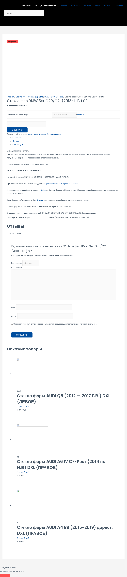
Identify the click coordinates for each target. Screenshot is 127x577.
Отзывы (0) (18, 144)
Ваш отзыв (16, 267)
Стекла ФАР (21, 96)
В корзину (17, 130)
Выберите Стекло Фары (18, 114)
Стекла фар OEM (35, 96)
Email (14, 316)
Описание (17, 137)
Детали (16, 141)
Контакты (108, 5)
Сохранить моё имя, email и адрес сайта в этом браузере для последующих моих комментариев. (55, 324)
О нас (97, 5)
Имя (13, 307)
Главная (63, 5)
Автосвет (88, 5)
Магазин (74, 5)
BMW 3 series (57, 96)
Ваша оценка (16, 263)
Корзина (119, 5)
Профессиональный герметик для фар (61, 183)
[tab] (66, 137)
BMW (47, 96)
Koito (43, 190)
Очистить (81, 114)
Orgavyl (39, 200)
